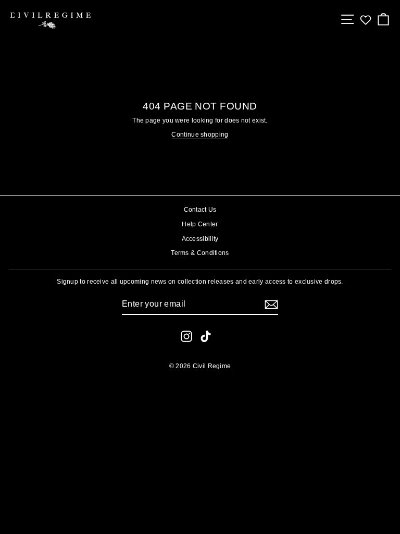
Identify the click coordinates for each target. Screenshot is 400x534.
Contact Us (200, 209)
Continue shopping (199, 134)
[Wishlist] (365, 20)
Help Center (200, 224)
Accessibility (200, 238)
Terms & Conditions (200, 253)
